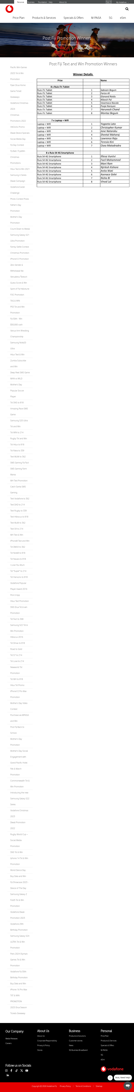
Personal (20, 2)
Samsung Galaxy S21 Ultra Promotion (19, 238)
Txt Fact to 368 (16, 619)
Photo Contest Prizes (19, 199)
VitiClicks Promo (17, 127)
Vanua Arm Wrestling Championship (19, 334)
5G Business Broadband (78, 1050)
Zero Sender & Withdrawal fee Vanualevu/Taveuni (18, 271)
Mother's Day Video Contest (18, 706)
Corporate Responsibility (47, 1041)
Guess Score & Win (18, 283)
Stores (39, 1050)
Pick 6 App (15, 595)
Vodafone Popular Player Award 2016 (18, 586)
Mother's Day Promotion (16, 220)
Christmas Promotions (15, 160)
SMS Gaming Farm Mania (18, 472)
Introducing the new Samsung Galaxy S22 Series (19, 799)
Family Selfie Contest (19, 247)
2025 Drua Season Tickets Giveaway (18, 1010)
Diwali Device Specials (20, 133)
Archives (62, 45)
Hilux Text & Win (17, 354)
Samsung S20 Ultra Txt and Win (19, 423)
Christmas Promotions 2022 (18, 118)
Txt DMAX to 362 (17, 547)
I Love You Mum (17, 565)
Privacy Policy (65, 1086)
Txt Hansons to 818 (19, 577)
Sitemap (99, 1086)
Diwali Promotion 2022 (17, 825)
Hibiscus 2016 (16, 637)
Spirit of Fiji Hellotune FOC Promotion (19, 292)
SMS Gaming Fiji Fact (19, 463)
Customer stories (75, 1041)
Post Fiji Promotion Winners (67, 38)
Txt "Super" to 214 (18, 571)
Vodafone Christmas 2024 (19, 106)
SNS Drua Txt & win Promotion (18, 610)
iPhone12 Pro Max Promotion (18, 694)
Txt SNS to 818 (17, 402)
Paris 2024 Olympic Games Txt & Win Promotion (19, 960)
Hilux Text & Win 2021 (20, 169)
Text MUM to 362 (18, 457)
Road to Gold (16, 649)
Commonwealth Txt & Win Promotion (20, 784)
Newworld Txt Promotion (16, 670)
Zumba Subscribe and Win (18, 363)
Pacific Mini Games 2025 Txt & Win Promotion (18, 73)
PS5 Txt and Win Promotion (17, 310)
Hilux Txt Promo (17, 685)
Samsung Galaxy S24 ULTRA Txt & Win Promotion (19, 942)
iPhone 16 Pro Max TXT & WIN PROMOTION (18, 995)
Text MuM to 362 (17, 523)
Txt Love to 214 (17, 661)
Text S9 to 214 (16, 529)
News (71, 1045)
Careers (8, 1043)
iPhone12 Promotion (19, 259)
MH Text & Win (16, 535)
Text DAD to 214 (17, 505)
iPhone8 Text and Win (19, 541)
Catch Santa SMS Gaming (18, 490)
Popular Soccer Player (17, 394)
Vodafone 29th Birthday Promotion (19, 927)
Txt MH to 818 (16, 679)
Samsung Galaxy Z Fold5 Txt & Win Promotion (18, 900)
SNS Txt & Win (16, 852)
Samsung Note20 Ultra (18, 346)
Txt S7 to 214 (16, 655)
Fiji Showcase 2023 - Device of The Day (19, 885)
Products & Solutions (77, 1036)
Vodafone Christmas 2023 (19, 813)
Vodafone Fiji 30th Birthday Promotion (19, 975)
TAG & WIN (15, 301)
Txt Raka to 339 (17, 451)
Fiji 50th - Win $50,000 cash (16, 322)
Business (31, 2)
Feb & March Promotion (15, 772)
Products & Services (44, 18)
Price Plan (18, 18)
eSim (123, 18)
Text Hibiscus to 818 (19, 517)
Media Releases (11, 1039)
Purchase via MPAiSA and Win (19, 718)
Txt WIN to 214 (16, 432)
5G (110, 18)
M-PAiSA (96, 18)
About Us (63, 2)
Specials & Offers (73, 18)
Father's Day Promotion (15, 208)
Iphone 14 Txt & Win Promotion (19, 861)
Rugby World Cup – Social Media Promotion (19, 840)
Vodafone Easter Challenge (17, 190)
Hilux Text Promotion (19, 601)
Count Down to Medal (20, 229)
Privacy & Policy (43, 1045)
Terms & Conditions (83, 1086)
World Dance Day (18, 870)
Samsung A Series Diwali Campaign (18, 178)
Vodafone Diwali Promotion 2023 (17, 915)
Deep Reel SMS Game (20, 372)
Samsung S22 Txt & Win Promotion (19, 628)
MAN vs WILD (16, 378)
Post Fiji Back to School (17, 730)
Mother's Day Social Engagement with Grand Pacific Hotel (19, 757)
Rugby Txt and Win (18, 438)
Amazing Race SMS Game (19, 412)
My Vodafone (121, 2)
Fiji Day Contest (17, 145)
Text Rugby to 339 (18, 511)
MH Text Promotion (18, 481)
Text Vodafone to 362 (19, 499)
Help (50, 2)
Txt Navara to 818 (18, 559)
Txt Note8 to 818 (17, 553)
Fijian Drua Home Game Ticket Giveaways (18, 91)
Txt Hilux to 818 (17, 444)
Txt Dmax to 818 (17, 643)
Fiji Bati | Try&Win (17, 151)
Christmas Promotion (19, 253)
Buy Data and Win (18, 876)
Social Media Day (18, 139)
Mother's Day (16, 385)
